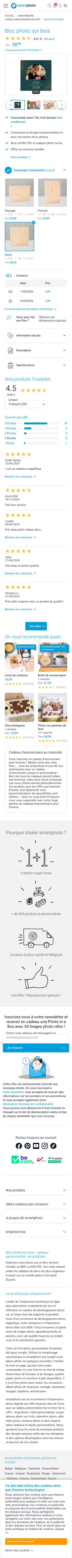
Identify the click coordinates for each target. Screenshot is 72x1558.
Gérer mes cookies (17, 1550)
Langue (12, 399)
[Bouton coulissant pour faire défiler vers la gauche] (10, 104)
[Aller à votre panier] (65, 5)
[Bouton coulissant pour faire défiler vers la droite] (61, 104)
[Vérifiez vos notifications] (60, 5)
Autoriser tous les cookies (20, 1541)
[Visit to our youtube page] (36, 1146)
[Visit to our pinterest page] (27, 1146)
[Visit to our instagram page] (45, 1146)
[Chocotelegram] (19, 707)
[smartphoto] (23, 6)
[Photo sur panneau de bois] (52, 707)
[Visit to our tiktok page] (53, 1146)
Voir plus (35, 626)
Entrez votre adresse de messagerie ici (31, 1033)
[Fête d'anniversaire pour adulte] (38, 15)
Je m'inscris (15, 1048)
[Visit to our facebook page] (19, 1146)
